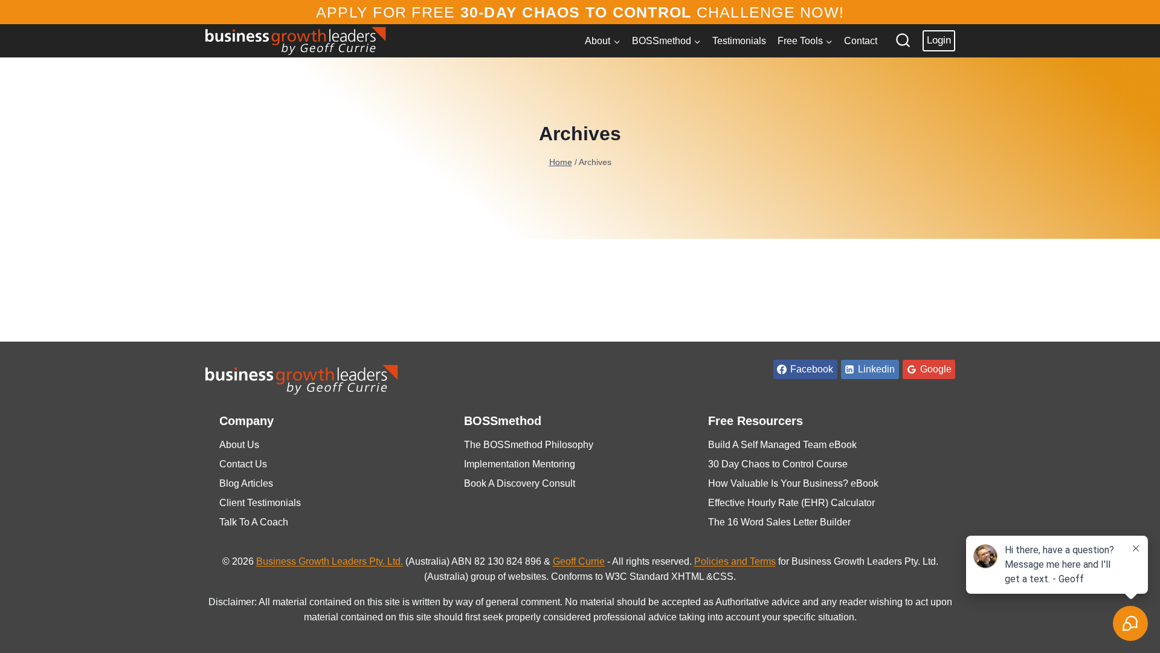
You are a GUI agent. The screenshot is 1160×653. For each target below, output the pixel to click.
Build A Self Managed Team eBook (782, 445)
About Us (239, 445)
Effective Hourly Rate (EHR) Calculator (791, 503)
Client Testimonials (260, 503)
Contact (860, 41)
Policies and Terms (735, 561)
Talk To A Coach (253, 522)
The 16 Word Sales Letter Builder (779, 522)
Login (939, 40)
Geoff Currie (579, 561)
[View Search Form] (903, 40)
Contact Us (243, 464)
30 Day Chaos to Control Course (778, 464)
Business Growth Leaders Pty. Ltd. (329, 561)
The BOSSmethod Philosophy (528, 445)
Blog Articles (246, 483)
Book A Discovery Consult (519, 483)
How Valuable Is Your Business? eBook (793, 483)
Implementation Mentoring (519, 464)
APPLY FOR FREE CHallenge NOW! (580, 12)
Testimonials (739, 41)
